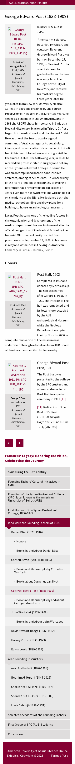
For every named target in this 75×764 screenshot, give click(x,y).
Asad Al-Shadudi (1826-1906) (29, 668)
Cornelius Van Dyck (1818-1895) (31, 560)
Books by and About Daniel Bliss (37, 550)
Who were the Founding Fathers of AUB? (34, 523)
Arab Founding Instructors (25, 659)
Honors (21, 541)
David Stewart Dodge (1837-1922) (33, 631)
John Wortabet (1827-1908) (29, 612)
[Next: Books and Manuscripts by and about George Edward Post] (19, 443)
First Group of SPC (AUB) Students (30, 724)
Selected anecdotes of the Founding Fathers (37, 715)
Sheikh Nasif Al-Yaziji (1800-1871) (32, 687)
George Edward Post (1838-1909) (32, 591)
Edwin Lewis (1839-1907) (27, 649)
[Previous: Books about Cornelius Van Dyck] (9, 443)
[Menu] (3, 2)
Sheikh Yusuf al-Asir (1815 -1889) (32, 696)
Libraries (52, 751)
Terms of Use (59, 755)
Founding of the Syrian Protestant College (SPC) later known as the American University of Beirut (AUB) (36, 497)
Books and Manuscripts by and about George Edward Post (39, 601)
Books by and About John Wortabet (39, 621)
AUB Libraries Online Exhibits (28, 3)
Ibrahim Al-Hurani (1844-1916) (31, 677)
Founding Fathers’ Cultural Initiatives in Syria (34, 483)
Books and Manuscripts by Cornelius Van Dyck (38, 570)
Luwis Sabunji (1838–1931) (28, 705)
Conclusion (15, 734)
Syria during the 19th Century (27, 472)
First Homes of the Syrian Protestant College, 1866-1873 (32, 511)
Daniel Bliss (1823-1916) (27, 532)
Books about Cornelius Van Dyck (37, 581)
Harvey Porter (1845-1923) (28, 640)
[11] (39, 407)
